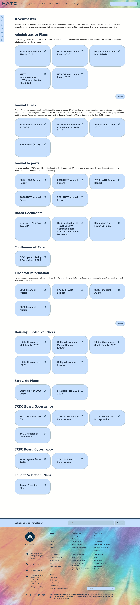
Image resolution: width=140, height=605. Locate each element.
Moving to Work (54, 4)
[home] (9, 3)
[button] (22, 4)
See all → (120, 96)
